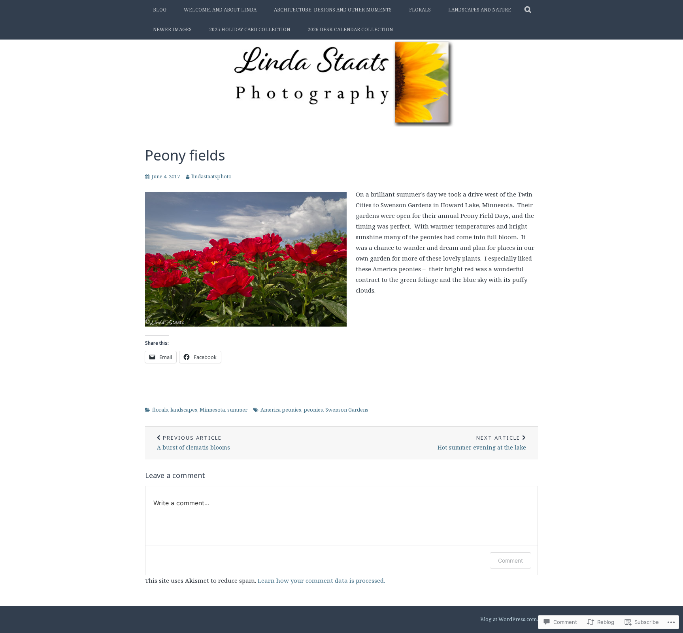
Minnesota (212, 409)
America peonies (280, 409)
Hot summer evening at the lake (482, 442)
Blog (159, 9)
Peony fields (185, 155)
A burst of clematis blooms (193, 442)
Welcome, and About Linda (220, 9)
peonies (313, 409)
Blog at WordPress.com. (509, 619)
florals (160, 409)
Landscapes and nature (479, 9)
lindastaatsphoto (211, 176)
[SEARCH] (528, 10)
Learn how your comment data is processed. (321, 580)
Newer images (172, 29)
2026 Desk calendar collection (350, 29)
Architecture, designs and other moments (333, 9)
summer (237, 409)
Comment (510, 560)
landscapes (183, 409)
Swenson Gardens (346, 409)
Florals (420, 9)
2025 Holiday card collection (249, 29)
